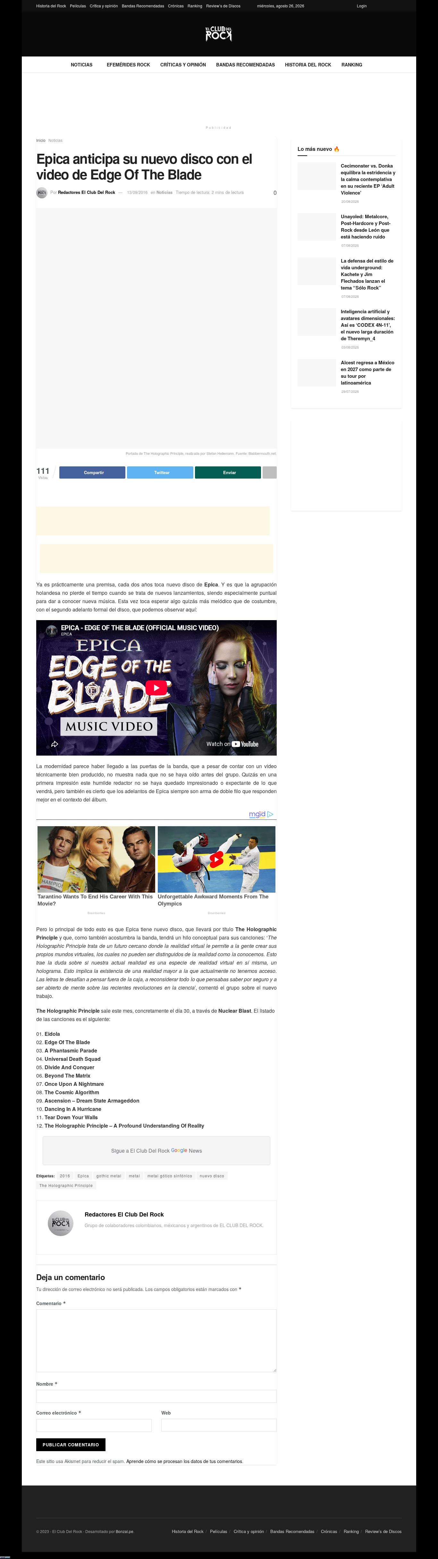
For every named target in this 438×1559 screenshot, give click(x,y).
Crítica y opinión (104, 5)
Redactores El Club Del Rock (86, 192)
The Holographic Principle (66, 1185)
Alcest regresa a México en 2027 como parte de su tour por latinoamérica (367, 372)
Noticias (81, 64)
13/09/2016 (137, 192)
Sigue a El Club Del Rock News (156, 1150)
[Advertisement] (219, 96)
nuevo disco (212, 1175)
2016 (65, 1175)
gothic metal (109, 1175)
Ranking (195, 5)
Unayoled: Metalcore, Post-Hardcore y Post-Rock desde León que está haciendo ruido (366, 226)
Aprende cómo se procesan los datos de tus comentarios (184, 1461)
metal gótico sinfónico (169, 1175)
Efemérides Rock (128, 64)
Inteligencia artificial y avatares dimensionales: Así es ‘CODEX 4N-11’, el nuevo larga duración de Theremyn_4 (368, 325)
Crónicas (176, 5)
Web (166, 1412)
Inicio (41, 140)
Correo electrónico (58, 1412)
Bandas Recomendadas (143, 5)
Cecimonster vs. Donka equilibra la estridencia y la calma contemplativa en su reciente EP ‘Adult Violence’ (368, 179)
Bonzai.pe (124, 1531)
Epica (83, 1175)
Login (362, 5)
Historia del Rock (51, 5)
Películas (78, 5)
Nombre (47, 1384)
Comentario (51, 1303)
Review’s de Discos (223, 5)
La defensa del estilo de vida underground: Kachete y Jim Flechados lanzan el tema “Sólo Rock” (367, 274)
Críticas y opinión (183, 64)
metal (134, 1175)
